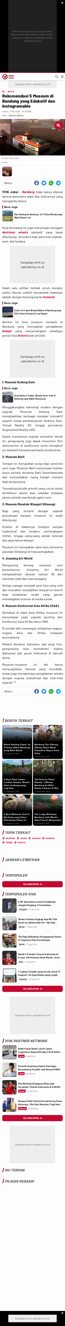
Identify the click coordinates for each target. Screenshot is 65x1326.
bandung (50, 838)
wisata (23, 232)
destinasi (8, 232)
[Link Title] (9, 905)
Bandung (28, 192)
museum (49, 297)
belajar (7, 331)
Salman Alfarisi (16, 115)
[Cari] (57, 76)
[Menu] (62, 76)
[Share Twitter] (43, 183)
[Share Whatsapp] (51, 183)
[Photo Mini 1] (7, 171)
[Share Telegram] (58, 183)
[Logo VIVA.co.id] (7, 76)
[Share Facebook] (36, 183)
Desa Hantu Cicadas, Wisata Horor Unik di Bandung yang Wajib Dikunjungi (35, 397)
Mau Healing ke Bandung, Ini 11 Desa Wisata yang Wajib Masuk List (38, 216)
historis (23, 335)
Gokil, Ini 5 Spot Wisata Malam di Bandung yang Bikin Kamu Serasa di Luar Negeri (37, 312)
